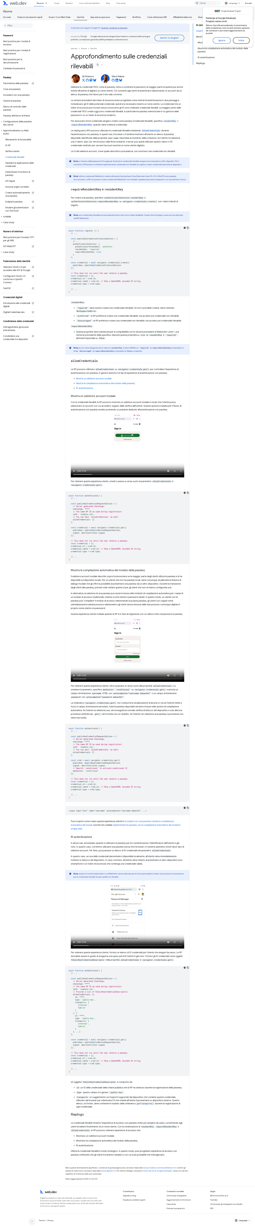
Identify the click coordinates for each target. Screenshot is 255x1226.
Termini (42, 1220)
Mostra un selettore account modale (94, 378)
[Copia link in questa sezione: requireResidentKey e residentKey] (125, 189)
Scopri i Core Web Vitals (60, 17)
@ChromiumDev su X (219, 1195)
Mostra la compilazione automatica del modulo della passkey (105, 383)
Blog (108, 3)
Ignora (221, 40)
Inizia (241, 40)
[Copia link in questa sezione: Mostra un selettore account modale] (118, 396)
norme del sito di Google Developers (157, 1171)
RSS (211, 1208)
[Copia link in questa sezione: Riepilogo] (86, 1114)
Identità (80, 17)
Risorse (40, 3)
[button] (18, 123)
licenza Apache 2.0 (108, 1171)
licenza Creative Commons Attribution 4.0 (160, 1168)
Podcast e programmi (176, 1208)
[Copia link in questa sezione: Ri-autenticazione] (94, 837)
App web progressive (100, 17)
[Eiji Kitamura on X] (83, 81)
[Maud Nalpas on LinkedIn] (116, 81)
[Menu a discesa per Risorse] (47, 3)
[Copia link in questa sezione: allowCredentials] (100, 361)
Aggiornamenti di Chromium (179, 1200)
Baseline (69, 3)
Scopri (56, 3)
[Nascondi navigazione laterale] (32, 1221)
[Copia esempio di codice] (188, 227)
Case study (121, 3)
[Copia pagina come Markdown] (97, 65)
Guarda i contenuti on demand (114, 28)
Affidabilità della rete (182, 17)
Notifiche (136, 17)
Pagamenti (121, 17)
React (200, 17)
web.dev (74, 48)
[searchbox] (18, 25)
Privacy (51, 1220)
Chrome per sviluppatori (177, 1195)
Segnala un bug (129, 1195)
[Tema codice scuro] (184, 227)
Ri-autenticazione (84, 388)
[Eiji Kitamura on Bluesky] (94, 81)
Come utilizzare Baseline (89, 3)
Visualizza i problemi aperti (134, 1200)
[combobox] (207, 3)
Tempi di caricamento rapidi (29, 17)
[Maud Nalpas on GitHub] (113, 81)
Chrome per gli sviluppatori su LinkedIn (226, 1204)
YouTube (213, 1200)
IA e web (7, 17)
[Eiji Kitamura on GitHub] (87, 81)
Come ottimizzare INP (157, 17)
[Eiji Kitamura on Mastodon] (91, 81)
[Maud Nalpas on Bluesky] (120, 81)
